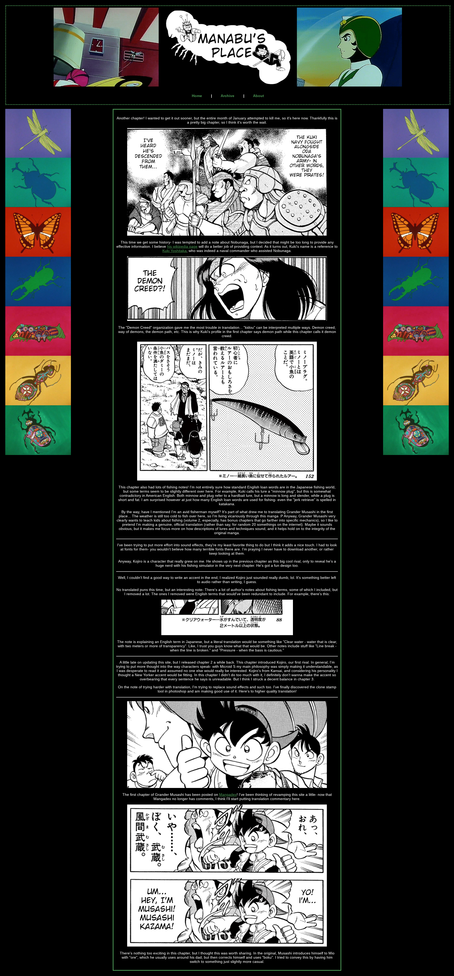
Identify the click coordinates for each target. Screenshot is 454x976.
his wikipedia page (182, 246)
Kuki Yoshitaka (174, 251)
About (258, 96)
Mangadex (228, 794)
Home (197, 96)
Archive (227, 96)
